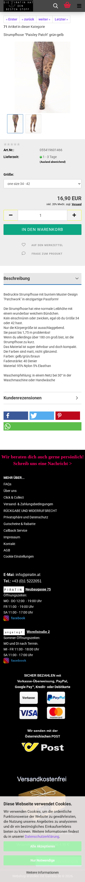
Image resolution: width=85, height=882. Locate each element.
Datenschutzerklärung (42, 836)
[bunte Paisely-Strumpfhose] (42, 77)
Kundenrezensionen (23, 397)
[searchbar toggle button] (55, 6)
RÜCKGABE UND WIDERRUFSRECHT (30, 511)
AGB (7, 550)
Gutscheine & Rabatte (19, 524)
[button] (11, 215)
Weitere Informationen (42, 872)
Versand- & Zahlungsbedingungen (28, 504)
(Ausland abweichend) (53, 162)
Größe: (9, 174)
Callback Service (15, 530)
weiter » (44, 19)
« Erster (11, 19)
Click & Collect (14, 497)
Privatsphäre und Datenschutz (26, 517)
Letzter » (61, 19)
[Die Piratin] (16, 6)
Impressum (12, 537)
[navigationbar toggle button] (79, 6)
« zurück (28, 19)
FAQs (7, 484)
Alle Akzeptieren (42, 846)
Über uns (10, 491)
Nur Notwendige (42, 860)
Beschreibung (17, 278)
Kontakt (9, 544)
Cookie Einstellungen (19, 556)
